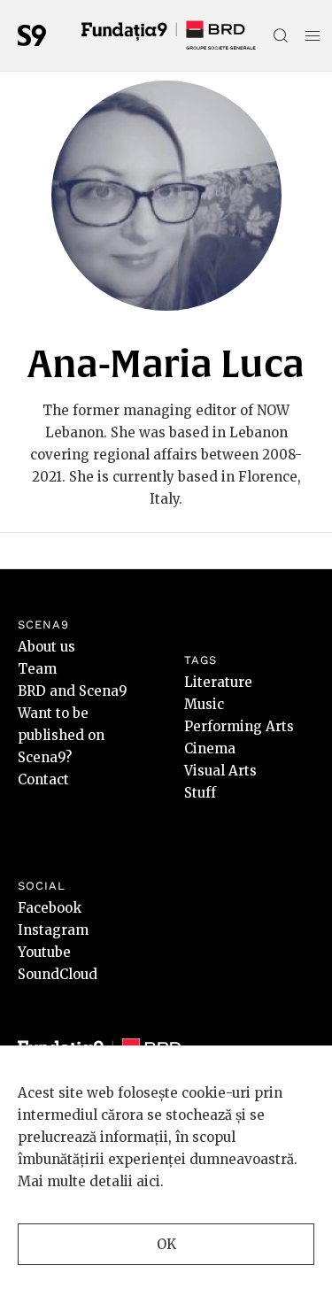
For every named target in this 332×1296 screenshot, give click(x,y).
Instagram (53, 930)
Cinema (209, 748)
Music (204, 704)
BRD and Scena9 (72, 691)
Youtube (44, 952)
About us (46, 646)
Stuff (200, 792)
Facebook (49, 907)
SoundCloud (57, 974)
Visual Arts (220, 770)
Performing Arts (239, 726)
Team (37, 668)
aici (148, 1181)
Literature (218, 682)
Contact (43, 779)
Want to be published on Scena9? (61, 735)
